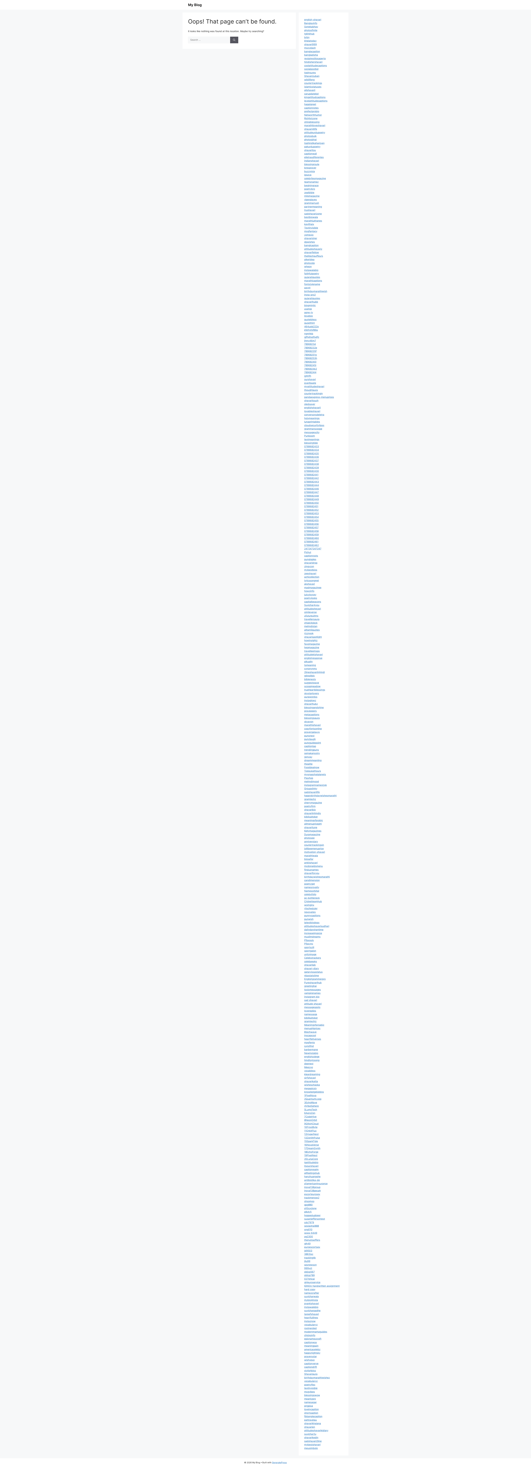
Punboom (309, 435)
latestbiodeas (311, 922)
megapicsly (310, 1088)
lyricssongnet (311, 580)
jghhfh (307, 376)
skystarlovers (311, 693)
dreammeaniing (313, 760)
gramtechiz (310, 1021)
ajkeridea (309, 259)
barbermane (311, 1049)
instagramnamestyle (315, 785)
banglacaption (312, 51)
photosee (309, 838)
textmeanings (311, 439)
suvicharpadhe (312, 1310)
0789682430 (311, 471)
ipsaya (307, 174)
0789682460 (311, 538)
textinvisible (310, 1388)
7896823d (310, 344)
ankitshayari (311, 862)
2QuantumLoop (312, 1099)
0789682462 (311, 545)
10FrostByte (310, 1127)
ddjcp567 (309, 1271)
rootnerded (310, 1328)
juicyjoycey (310, 594)
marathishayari (312, 725)
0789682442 (311, 478)
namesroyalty (311, 887)
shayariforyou (311, 873)
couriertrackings (313, 83)
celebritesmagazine (315, 178)
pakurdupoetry (312, 146)
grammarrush (311, 203)
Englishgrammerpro (315, 979)
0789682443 (311, 481)
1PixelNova (310, 1095)
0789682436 (311, 457)
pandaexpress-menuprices (319, 397)
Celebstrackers (312, 957)
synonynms (310, 668)
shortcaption (311, 1413)
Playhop (308, 778)
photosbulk (310, 136)
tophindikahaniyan (314, 143)
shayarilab (310, 965)
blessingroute (311, 164)
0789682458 (311, 531)
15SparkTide (311, 1141)
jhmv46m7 (310, 340)
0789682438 (311, 464)
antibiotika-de (312, 1180)
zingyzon (309, 566)
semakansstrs (312, 753)
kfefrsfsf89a (311, 330)
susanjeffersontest (314, 1218)
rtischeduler (310, 908)
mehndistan (310, 626)
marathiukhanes (313, 220)
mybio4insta (311, 1300)
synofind (309, 1046)
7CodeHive (310, 1116)
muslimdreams (312, 936)
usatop (308, 308)
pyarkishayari (311, 1303)
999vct (308, 1268)
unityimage (310, 954)
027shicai (309, 1279)
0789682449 (311, 499)
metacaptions (311, 714)
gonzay (308, 756)
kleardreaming (312, 1074)
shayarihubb (311, 301)
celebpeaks (310, 961)
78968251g (310, 354)
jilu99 (307, 1261)
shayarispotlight (313, 637)
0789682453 (311, 513)
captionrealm (311, 1169)
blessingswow (312, 1395)
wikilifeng (309, 79)
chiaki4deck (310, 622)
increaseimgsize (313, 933)
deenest (308, 1063)
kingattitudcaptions (315, 97)
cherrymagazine (313, 802)
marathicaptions (313, 280)
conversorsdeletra (314, 414)
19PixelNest (310, 1155)
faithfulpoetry (311, 273)
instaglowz (310, 700)
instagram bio (311, 996)
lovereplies (310, 1010)
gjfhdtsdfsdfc (311, 337)
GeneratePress (279, 1462)
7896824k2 (310, 369)
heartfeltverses (312, 1039)
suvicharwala (311, 1296)
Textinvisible (311, 227)
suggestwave (311, 682)
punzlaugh (310, 739)
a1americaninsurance (316, 1183)
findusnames (311, 869)
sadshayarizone (313, 213)
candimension (312, 880)
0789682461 (311, 541)
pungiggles (310, 559)
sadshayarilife (312, 792)
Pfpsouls (309, 940)
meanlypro (310, 1398)
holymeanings (312, 418)
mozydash (310, 47)
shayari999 (310, 44)
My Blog (195, 5)
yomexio (308, 234)
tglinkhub (309, 33)
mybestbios (310, 569)
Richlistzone (310, 118)
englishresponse (313, 658)
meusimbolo (311, 1448)
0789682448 (311, 495)
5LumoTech (310, 1109)
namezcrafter (311, 1293)
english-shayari (312, 19)
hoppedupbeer (312, 1215)
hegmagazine (311, 647)
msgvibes (309, 1391)
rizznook (308, 633)
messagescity (311, 432)
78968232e (310, 347)
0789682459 (311, 534)
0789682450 (311, 503)
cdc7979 (309, 1222)
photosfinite (310, 30)
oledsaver (309, 404)
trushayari (309, 210)
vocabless (309, 1070)
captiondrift (310, 1367)
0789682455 (311, 520)
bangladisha (311, 55)
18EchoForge (311, 1152)
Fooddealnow (311, 767)
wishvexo (309, 1360)
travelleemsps (312, 651)
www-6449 (310, 1233)
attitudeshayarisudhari (316, 926)
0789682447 (311, 492)
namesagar (310, 1402)
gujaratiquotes (312, 277)
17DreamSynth (312, 1148)
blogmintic (310, 305)
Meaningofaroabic (314, 1025)
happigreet (310, 104)
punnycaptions (312, 915)
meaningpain (311, 1345)
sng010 (308, 1229)
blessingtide (311, 443)
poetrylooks (310, 598)
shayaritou (310, 150)
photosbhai (310, 139)
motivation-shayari (314, 852)
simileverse (310, 612)
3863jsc (308, 1254)
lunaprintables (312, 421)
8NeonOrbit (310, 1120)
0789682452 (311, 510)
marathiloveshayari (314, 125)
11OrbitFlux (310, 1130)
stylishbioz (310, 1370)
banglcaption (311, 245)
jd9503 (308, 1250)
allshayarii (309, 90)
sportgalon (310, 950)
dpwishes (309, 242)
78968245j (310, 365)
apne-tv (308, 312)
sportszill (309, 947)
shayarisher (310, 238)
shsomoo (309, 1201)
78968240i (310, 361)
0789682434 (311, 450)
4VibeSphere (311, 1106)
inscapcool (310, 1035)
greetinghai (310, 986)
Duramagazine (312, 834)
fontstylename (312, 284)
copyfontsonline (313, 728)
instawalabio (311, 270)
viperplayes (310, 199)
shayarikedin (311, 1437)
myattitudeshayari (314, 386)
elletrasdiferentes (314, 157)
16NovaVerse (311, 1144)
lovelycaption (311, 1409)
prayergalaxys (312, 732)
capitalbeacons (312, 601)
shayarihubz (311, 704)
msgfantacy (310, 231)
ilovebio (308, 316)
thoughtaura (311, 390)
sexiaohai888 (311, 1226)
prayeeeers (310, 711)
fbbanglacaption (313, 1416)
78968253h (310, 358)
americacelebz (312, 1349)
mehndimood (311, 781)
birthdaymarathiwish (315, 291)
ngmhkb (308, 333)
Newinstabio (311, 1053)
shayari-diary (311, 968)
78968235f (310, 351)
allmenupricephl (313, 823)
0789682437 (311, 460)
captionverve (311, 1363)
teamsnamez (311, 182)
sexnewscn (310, 1264)
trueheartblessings (314, 689)
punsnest (309, 735)
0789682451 (311, 506)
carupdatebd (311, 93)
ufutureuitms (311, 615)
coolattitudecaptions (315, 65)
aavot (307, 287)
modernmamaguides (315, 1331)
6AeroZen (309, 1113)
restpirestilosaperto (315, 58)
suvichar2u (310, 1434)
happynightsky (312, 1353)
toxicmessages (312, 989)
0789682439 (311, 467)
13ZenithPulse (312, 1137)
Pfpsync (308, 943)
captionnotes (311, 108)
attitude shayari (313, 1003)
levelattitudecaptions (315, 100)
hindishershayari (313, 62)
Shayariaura (310, 1374)
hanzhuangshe (312, 1176)
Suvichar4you (311, 605)
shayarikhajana (312, 1423)
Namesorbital (311, 891)
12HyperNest (311, 1134)
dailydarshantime (313, 929)
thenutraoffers (312, 1240)
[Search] (234, 40)
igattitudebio (311, 1162)
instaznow (310, 1321)
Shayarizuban (311, 76)
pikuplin (308, 661)
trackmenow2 (311, 1197)
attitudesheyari (312, 608)
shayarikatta (311, 1081)
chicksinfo (309, 1335)
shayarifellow (311, 252)
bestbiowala (311, 217)
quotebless (310, 319)
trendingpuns (311, 749)
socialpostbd (311, 69)
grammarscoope (313, 428)
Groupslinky (310, 788)
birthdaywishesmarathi (317, 876)
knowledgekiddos (314, 1091)
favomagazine (312, 644)
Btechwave (310, 1032)
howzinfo (309, 591)
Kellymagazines (312, 830)
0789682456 (311, 524)
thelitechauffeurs (313, 256)
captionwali (310, 153)
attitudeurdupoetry (314, 132)
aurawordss (310, 696)
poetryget (309, 883)
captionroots (311, 555)
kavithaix (309, 224)
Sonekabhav (311, 26)
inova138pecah (312, 1190)
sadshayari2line (313, 1441)
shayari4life (310, 129)
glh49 (307, 1243)
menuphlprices (312, 1028)
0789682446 (311, 488)
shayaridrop (310, 562)
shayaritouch (311, 400)
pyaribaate (310, 383)
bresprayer (310, 167)
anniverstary (311, 841)
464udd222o (311, 326)
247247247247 (312, 548)
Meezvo (308, 1067)
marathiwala (311, 855)
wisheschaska (312, 1084)
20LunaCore (311, 1159)
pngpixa (308, 1405)
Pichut (307, 552)
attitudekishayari (313, 654)
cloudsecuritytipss (314, 425)
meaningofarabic (313, 820)
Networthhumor (313, 115)
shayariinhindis (312, 813)
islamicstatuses (312, 86)
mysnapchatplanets (315, 774)
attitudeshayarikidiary (316, 1430)
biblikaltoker (311, 1017)
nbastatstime (311, 975)
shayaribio (310, 809)
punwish (308, 919)
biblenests (310, 679)
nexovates (310, 912)
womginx (309, 905)
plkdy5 (308, 1211)
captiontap (310, 746)
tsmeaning (310, 665)
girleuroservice (312, 1282)
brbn (306, 37)
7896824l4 (310, 372)
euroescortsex (312, 1247)
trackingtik (310, 1257)
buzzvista (309, 171)
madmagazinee (312, 587)
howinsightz (310, 640)
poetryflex (309, 1384)
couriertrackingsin (314, 845)
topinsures (310, 72)
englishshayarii (312, 407)
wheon (308, 266)
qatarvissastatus (313, 972)
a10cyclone (310, 1208)
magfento (309, 1042)
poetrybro (309, 189)
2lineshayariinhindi (314, 672)
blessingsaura (312, 718)
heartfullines (311, 1317)
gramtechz (310, 799)
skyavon (308, 721)
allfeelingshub (312, 1173)
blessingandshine (314, 707)
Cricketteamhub (313, 901)
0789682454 (311, 517)
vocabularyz (311, 1324)
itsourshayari (311, 1166)
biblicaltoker (311, 816)
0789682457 (311, 527)
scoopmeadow (312, 686)
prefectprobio (311, 111)
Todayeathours (312, 771)
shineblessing (311, 122)
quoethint (309, 323)
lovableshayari (312, 411)
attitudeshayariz (313, 249)
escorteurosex (312, 1194)
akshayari (309, 584)
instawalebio (311, 1307)
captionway (310, 1342)
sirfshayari (310, 1077)
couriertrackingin (313, 393)
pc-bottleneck (312, 898)
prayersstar (310, 1356)
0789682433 (311, 446)
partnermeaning (313, 206)
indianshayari (311, 160)
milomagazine (312, 196)
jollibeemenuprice (314, 848)
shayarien (309, 1427)
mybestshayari (312, 1444)
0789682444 (311, 485)
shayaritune (310, 827)
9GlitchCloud (311, 1123)
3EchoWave (310, 1102)
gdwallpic (309, 675)
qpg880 (308, 1204)
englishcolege (311, 1056)
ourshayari (310, 379)
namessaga (310, 1014)
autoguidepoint (312, 742)
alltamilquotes (312, 630)
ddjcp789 (309, 1275)
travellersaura (311, 619)
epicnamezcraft (312, 1338)
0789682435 (311, 453)
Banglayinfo (310, 23)
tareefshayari (311, 1314)
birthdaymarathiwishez (317, 1377)
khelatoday (310, 40)
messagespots (312, 1007)
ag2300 (308, 1236)
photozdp (309, 263)
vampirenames (312, 993)
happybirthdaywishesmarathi (320, 795)
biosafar (308, 859)
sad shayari (310, 1000)
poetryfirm (310, 806)
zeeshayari (310, 573)
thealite (308, 764)
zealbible (309, 192)
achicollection (311, 577)
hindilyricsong (311, 1060)
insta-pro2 (310, 294)
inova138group (312, 1187)
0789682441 (311, 474)
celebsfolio (310, 894)
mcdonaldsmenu (313, 866)
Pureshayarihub (313, 982)
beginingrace (311, 185)
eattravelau (310, 1420)
